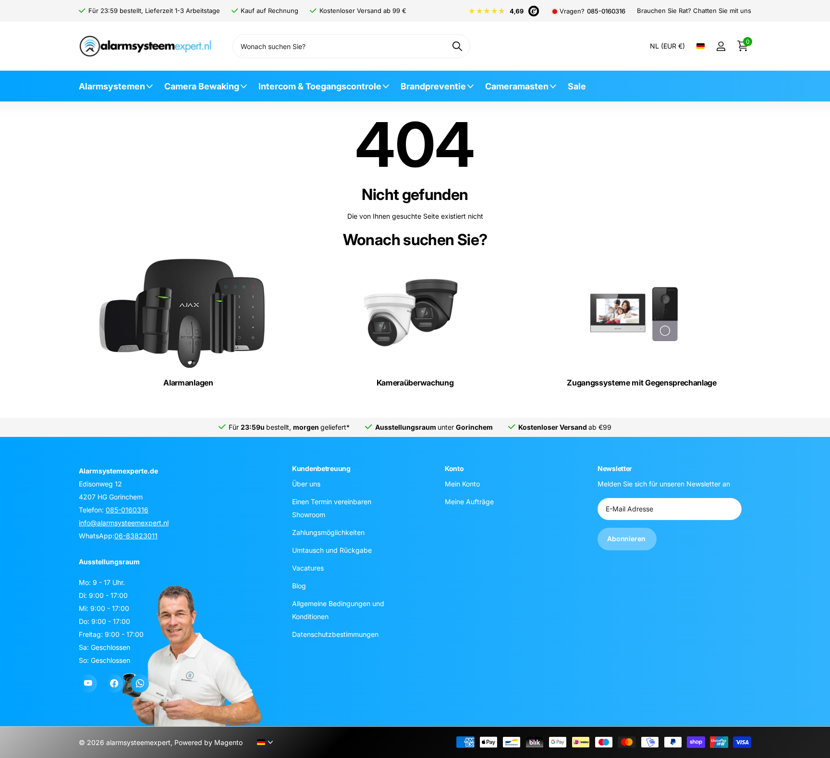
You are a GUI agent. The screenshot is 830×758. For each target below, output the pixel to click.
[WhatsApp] (140, 683)
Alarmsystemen (112, 86)
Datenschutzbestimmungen (335, 634)
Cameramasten (517, 86)
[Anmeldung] (720, 46)
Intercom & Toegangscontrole (319, 86)
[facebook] (114, 683)
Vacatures (308, 568)
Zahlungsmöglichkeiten (328, 532)
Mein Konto (462, 484)
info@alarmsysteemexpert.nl (124, 523)
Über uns (306, 484)
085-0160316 (606, 11)
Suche (457, 46)
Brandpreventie (433, 86)
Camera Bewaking (201, 86)
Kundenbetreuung (321, 468)
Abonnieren (627, 538)
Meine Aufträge (469, 501)
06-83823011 (136, 536)
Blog (299, 586)
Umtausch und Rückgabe (332, 550)
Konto (454, 468)
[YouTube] (88, 683)
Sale (577, 86)
